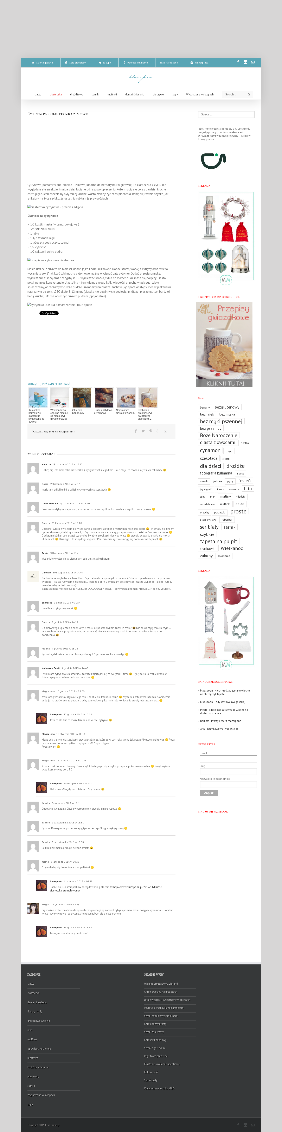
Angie (45, 552)
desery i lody (34, 1011)
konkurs (234, 489)
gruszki (204, 481)
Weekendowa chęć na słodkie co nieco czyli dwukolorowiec (59, 414)
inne (29, 1030)
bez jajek (207, 414)
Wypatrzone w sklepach (41, 1095)
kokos (220, 489)
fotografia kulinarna (216, 473)
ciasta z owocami (218, 442)
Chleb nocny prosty (155, 1024)
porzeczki (219, 512)
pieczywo (32, 1058)
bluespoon (56, 714)
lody (202, 496)
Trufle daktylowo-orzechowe (103, 412)
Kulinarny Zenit (51, 668)
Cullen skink (151, 1072)
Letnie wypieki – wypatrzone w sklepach (167, 1000)
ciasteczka (33, 993)
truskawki (208, 548)
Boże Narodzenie (218, 435)
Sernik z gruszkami (154, 1048)
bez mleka (227, 414)
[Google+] (158, 431)
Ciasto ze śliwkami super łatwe (162, 1064)
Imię (202, 766)
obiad (240, 503)
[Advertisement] (141, 29)
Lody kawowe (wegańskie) (230, 702)
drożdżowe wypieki (38, 1021)
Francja (240, 473)
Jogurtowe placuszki (156, 1056)
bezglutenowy (227, 407)
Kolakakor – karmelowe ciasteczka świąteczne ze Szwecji (36, 416)
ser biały (209, 527)
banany (205, 407)
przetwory (33, 1076)
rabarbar (227, 519)
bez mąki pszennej (221, 421)
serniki (31, 1085)
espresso (47, 602)
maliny (225, 496)
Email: (204, 753)
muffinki (225, 504)
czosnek (226, 458)
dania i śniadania (37, 1002)
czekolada (208, 458)
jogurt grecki (206, 489)
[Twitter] (143, 431)
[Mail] (253, 62)
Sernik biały (150, 1080)
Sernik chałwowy (154, 1032)
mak (212, 496)
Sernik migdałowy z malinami (161, 1016)
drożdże (235, 466)
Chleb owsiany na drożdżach (160, 991)
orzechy (204, 512)
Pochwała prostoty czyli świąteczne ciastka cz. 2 (145, 414)
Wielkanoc (232, 548)
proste (238, 511)
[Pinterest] (150, 431)
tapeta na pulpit (218, 541)
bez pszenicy (210, 428)
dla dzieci (210, 466)
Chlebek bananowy (78, 412)
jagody (230, 481)
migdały (240, 496)
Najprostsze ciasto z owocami (125, 412)
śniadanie (224, 556)
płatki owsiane (208, 519)
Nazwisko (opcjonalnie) (215, 778)
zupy (30, 1104)
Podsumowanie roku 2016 (159, 1088)
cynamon (210, 450)
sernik (229, 527)
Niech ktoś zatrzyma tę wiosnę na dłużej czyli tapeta (225, 692)
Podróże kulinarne (38, 1067)
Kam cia (46, 464)
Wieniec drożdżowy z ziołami (161, 983)
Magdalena (48, 733)
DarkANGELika (50, 503)
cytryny (229, 451)
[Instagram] (245, 62)
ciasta (30, 983)
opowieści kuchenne (39, 1048)
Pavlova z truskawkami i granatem (164, 1008)
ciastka (245, 443)
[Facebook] (238, 62)
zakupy (206, 555)
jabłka (217, 481)
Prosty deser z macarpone (226, 721)
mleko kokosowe (207, 504)
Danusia (46, 572)
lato (248, 488)
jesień (244, 481)
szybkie (207, 534)
